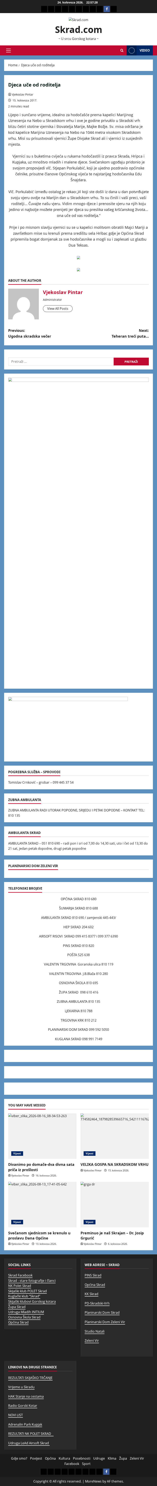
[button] (8, 50)
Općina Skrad (18, 1322)
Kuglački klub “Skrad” (24, 1296)
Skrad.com (78, 29)
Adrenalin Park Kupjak (25, 1424)
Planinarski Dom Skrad (102, 1312)
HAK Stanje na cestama (26, 1396)
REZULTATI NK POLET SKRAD (31, 1433)
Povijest (36, 1458)
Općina (50, 1458)
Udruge (99, 1458)
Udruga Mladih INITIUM (26, 1312)
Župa (123, 1458)
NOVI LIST (15, 1415)
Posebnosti (81, 1458)
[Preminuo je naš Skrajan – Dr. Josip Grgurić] (115, 1204)
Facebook (71, 1463)
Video (145, 50)
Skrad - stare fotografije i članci (32, 1280)
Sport (86, 1463)
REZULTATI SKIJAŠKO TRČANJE (30, 1378)
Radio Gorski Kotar (22, 1405)
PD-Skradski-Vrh (97, 1303)
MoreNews (93, 1481)
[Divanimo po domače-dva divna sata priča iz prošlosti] (42, 1136)
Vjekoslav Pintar (22, 94)
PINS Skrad (93, 1275)
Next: (130, 333)
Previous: (29, 333)
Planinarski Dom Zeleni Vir (105, 1322)
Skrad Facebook (20, 1275)
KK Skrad (91, 1294)
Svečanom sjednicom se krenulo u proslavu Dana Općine (39, 1235)
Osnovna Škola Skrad (24, 1317)
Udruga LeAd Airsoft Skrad (29, 1443)
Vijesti (17, 1153)
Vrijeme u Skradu (21, 1387)
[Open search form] (121, 50)
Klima (112, 1458)
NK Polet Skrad (19, 1285)
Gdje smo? (19, 1458)
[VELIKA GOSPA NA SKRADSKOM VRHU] (115, 1136)
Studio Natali (94, 1331)
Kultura (64, 1458)
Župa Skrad (17, 1307)
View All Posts (57, 308)
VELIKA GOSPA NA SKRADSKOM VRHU (115, 1164)
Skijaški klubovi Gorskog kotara (32, 1301)
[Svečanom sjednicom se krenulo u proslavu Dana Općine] (42, 1204)
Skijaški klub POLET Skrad (27, 1291)
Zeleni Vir (92, 1340)
